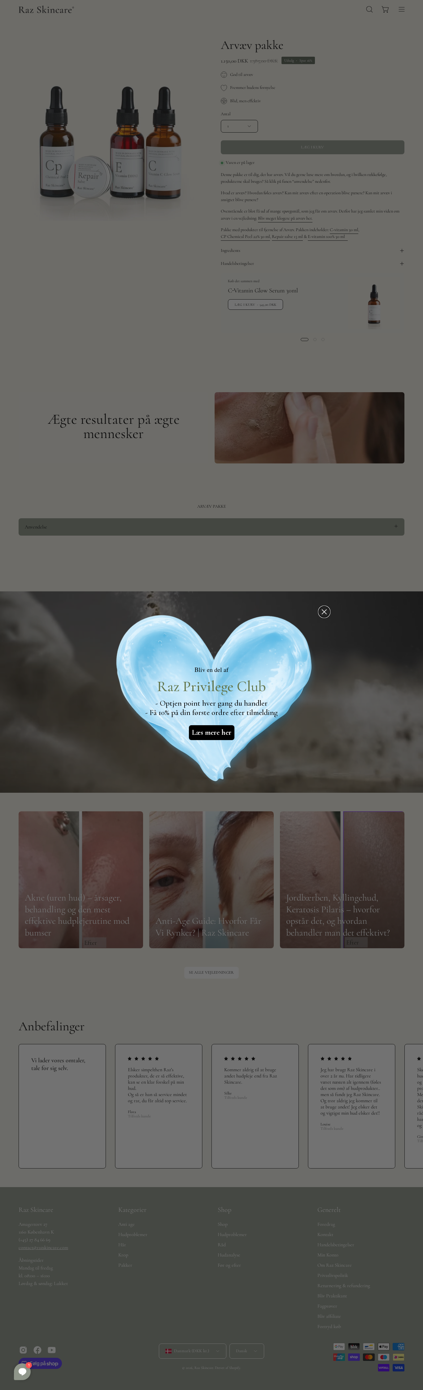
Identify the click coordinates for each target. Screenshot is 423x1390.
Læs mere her (211, 732)
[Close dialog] (324, 611)
